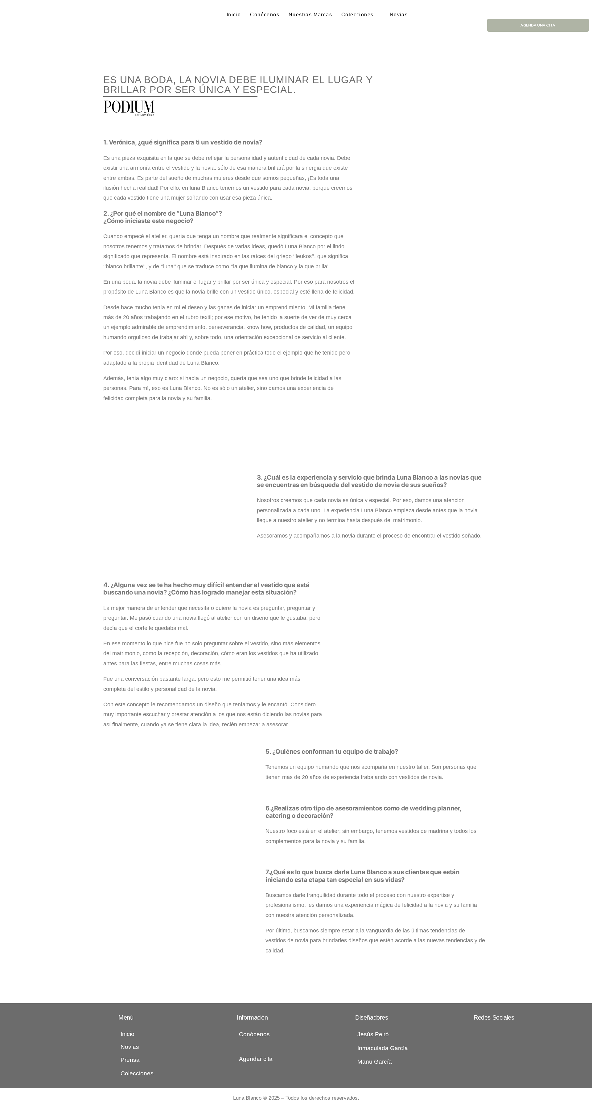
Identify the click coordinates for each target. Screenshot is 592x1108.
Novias (399, 14)
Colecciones (357, 14)
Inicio (234, 14)
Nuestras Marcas (310, 14)
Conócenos (264, 14)
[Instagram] (488, 1032)
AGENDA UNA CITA (537, 25)
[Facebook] (476, 1032)
